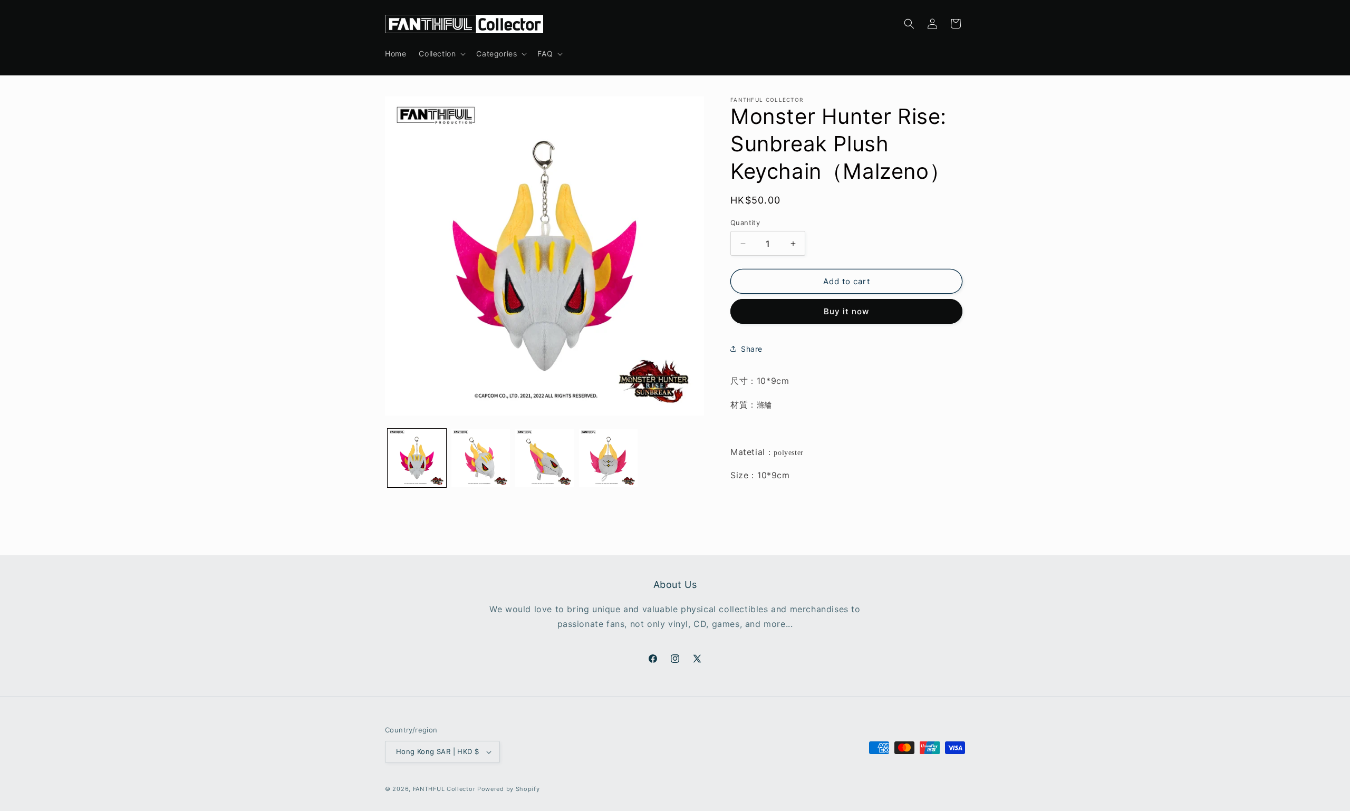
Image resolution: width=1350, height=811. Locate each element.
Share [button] (752, 348)
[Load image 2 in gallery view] (480, 458)
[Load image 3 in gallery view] (544, 458)
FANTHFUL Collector (444, 789)
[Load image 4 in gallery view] (608, 458)
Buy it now (846, 311)
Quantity (745, 222)
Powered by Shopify (508, 789)
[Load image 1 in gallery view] (417, 458)
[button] (441, 54)
